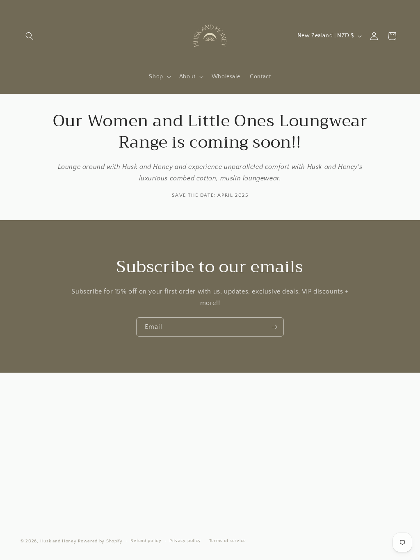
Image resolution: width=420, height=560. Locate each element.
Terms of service (227, 540)
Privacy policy (185, 540)
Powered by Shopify (100, 541)
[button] (30, 36)
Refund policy (145, 540)
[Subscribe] (274, 327)
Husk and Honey (58, 541)
